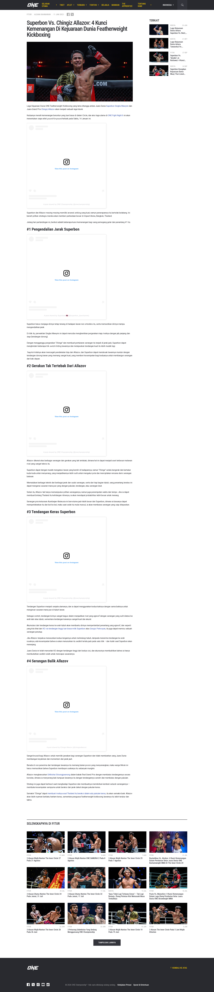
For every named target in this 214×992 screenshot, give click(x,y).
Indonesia (167, 5)
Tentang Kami (142, 5)
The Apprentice (127, 5)
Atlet (69, 5)
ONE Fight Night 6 (115, 115)
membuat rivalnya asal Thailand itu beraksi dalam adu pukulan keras (77, 793)
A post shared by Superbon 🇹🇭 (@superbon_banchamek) (66, 316)
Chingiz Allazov (48, 109)
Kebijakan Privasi (124, 985)
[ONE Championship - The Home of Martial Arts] (33, 5)
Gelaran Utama (46, 5)
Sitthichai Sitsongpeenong (59, 774)
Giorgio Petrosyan (98, 628)
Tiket (62, 5)
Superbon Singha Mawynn (117, 106)
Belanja (105, 5)
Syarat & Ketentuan (141, 985)
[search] (182, 5)
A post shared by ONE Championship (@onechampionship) (66, 204)
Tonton (93, 5)
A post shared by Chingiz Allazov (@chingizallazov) (66, 747)
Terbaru (81, 5)
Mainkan (115, 5)
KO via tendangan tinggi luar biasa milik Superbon (64, 628)
